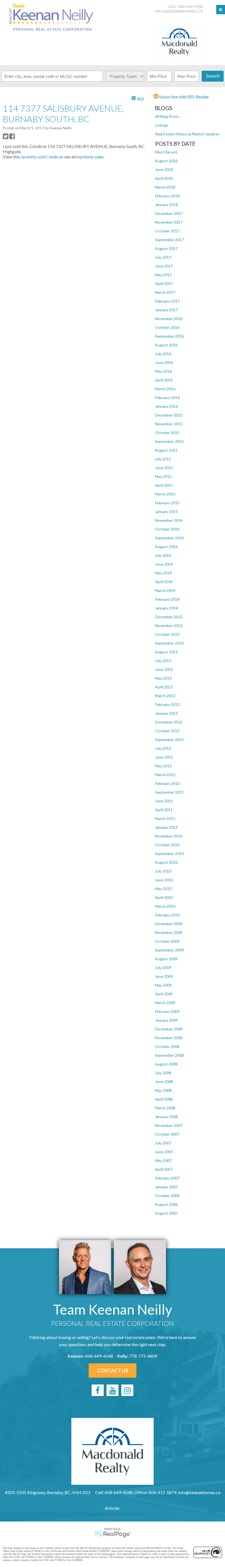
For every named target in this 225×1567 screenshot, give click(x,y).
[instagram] (127, 1390)
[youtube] (112, 1390)
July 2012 (163, 748)
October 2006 (167, 1195)
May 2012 (163, 765)
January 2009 (166, 1020)
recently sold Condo (39, 156)
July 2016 (163, 353)
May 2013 (163, 678)
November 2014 (168, 520)
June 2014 (164, 564)
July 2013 (163, 660)
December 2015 (168, 415)
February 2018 (167, 195)
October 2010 (167, 844)
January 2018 (166, 204)
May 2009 (163, 985)
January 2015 (166, 511)
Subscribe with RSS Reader (183, 96)
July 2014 (163, 555)
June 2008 (164, 1081)
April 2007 (164, 1169)
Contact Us (112, 1370)
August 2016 (166, 345)
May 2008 (163, 1090)
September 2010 (169, 853)
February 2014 (167, 599)
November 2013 (168, 625)
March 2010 (165, 906)
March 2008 (165, 1108)
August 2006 (166, 1204)
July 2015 (163, 459)
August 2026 (166, 160)
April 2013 (164, 687)
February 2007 (167, 1178)
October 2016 (167, 327)
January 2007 (166, 1186)
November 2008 (168, 1037)
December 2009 (168, 923)
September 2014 (169, 537)
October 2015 (167, 432)
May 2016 (163, 371)
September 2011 (169, 792)
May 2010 (163, 888)
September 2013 (169, 643)
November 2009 (168, 932)
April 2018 (164, 178)
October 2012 (167, 730)
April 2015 (164, 485)
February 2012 (167, 783)
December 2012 (168, 722)
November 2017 (168, 222)
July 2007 (163, 1143)
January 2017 (166, 309)
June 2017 (164, 266)
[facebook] (98, 1390)
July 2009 (163, 967)
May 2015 (163, 476)
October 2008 (167, 1046)
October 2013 (167, 634)
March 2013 (165, 695)
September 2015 (169, 441)
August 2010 (166, 862)
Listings (161, 125)
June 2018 (164, 169)
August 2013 (166, 651)
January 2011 (166, 827)
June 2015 (164, 467)
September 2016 (169, 336)
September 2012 (169, 739)
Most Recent (166, 152)
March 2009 (165, 1002)
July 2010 (163, 871)
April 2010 (164, 897)
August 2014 (166, 546)
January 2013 (166, 713)
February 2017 (167, 301)
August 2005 (166, 1213)
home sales (93, 156)
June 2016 (164, 362)
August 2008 (166, 1064)
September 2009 (169, 950)
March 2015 (165, 494)
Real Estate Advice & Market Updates (187, 134)
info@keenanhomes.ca (179, 11)
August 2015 (166, 450)
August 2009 (166, 958)
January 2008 (166, 1116)
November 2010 (168, 836)
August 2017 (166, 248)
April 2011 (164, 809)
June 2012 (164, 757)
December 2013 (168, 616)
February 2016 (167, 397)
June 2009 (164, 976)
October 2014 (167, 529)
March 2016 (165, 388)
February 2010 (167, 915)
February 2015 (167, 502)
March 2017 (165, 292)
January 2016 (166, 406)
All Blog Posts (167, 116)
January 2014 (166, 608)
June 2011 (164, 801)
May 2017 (163, 274)
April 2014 (164, 581)
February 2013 (167, 704)
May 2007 (163, 1160)
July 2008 (163, 1072)
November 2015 (168, 423)
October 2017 (167, 231)
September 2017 (169, 239)
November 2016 (168, 318)
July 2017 (163, 257)
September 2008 (169, 1055)
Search (213, 76)
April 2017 (164, 283)
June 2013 (164, 669)
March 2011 (165, 818)
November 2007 (168, 1125)
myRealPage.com (112, 1534)
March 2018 (165, 187)
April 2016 (164, 380)
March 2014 (165, 590)
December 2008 (168, 1029)
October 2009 (167, 941)
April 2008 (164, 1099)
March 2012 (165, 774)
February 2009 (167, 1011)
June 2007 (164, 1151)
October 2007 (167, 1134)
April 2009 (164, 994)
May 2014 (163, 573)
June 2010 (164, 879)
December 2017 (168, 213)
